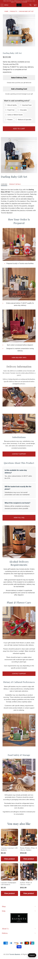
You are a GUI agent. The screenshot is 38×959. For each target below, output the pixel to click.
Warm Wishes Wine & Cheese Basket (28, 849)
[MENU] (1, 5)
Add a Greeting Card (19, 89)
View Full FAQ (19, 517)
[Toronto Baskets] (19, 5)
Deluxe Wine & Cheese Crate (26, 884)
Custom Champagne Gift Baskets (8, 884)
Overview (4, 184)
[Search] (30, 5)
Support (32, 955)
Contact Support (19, 454)
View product (9, 859)
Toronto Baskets (14, 954)
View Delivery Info (19, 357)
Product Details (15, 184)
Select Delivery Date (19, 78)
